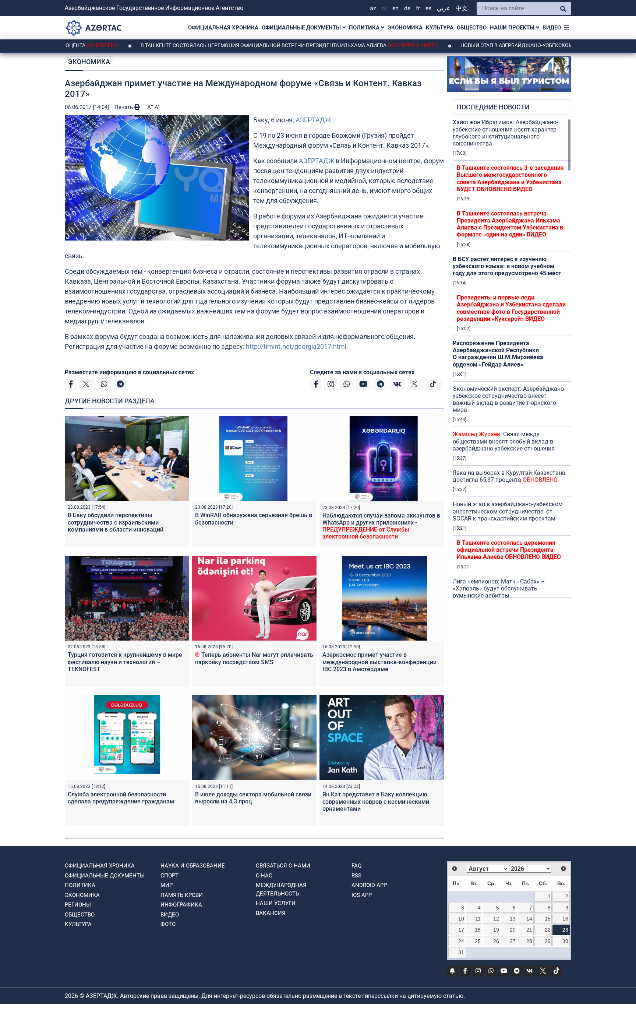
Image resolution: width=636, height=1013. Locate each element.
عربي (443, 8)
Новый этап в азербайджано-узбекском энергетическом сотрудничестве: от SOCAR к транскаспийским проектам (508, 511)
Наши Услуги (276, 903)
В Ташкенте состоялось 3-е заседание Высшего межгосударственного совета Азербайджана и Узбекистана (510, 178)
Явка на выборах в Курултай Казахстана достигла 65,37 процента (509, 476)
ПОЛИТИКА (365, 27)
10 (461, 919)
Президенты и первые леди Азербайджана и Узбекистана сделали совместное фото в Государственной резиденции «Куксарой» (511, 308)
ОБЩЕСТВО (472, 27)
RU (384, 8)
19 (496, 930)
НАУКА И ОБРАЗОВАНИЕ (192, 865)
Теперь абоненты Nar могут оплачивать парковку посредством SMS (254, 658)
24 (461, 941)
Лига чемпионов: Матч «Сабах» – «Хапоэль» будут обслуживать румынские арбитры (499, 588)
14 (529, 919)
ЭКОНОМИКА (405, 27)
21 (529, 930)
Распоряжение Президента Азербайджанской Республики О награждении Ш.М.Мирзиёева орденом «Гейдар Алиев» (498, 354)
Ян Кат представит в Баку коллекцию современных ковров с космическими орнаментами (375, 801)
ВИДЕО (552, 27)
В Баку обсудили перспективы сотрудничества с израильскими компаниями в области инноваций (115, 522)
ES (428, 8)
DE (407, 8)
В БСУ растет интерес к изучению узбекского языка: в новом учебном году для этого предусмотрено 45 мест (507, 266)
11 (478, 919)
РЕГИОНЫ (78, 904)
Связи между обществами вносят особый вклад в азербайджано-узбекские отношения (504, 441)
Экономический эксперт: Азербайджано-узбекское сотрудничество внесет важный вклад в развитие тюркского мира (509, 399)
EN (395, 8)
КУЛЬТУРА (439, 27)
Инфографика (181, 904)
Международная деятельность (281, 889)
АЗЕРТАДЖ (313, 120)
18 (478, 930)
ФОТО (168, 924)
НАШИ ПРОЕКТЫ (513, 27)
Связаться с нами (283, 865)
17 (461, 930)
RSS (356, 875)
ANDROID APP (369, 885)
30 (565, 941)
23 (565, 930)
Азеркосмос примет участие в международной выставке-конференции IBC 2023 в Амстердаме (379, 661)
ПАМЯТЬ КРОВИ (181, 895)
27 (513, 941)
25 (478, 941)
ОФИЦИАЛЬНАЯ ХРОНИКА (223, 27)
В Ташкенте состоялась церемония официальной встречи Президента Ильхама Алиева (246, 45)
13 (513, 919)
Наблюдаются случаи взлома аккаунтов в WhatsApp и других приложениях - (381, 526)
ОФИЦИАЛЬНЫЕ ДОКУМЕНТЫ (302, 27)
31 (461, 952)
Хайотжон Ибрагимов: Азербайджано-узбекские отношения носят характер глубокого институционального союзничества (505, 133)
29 (548, 941)
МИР (166, 885)
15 (548, 919)
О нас (264, 875)
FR (418, 8)
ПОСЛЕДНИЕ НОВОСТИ (493, 107)
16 (565, 919)
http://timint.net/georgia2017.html (296, 346)
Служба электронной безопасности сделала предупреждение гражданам (121, 798)
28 (529, 941)
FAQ (356, 865)
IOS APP (361, 895)
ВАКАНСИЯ (271, 913)
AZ (373, 8)
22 (548, 930)
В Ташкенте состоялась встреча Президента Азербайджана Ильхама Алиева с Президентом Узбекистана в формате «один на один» (510, 224)
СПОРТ (169, 875)
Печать (124, 107)
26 (496, 941)
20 (513, 930)
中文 (461, 8)
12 (496, 919)
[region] (512, 358)
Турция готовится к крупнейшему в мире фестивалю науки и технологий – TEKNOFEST (125, 661)
